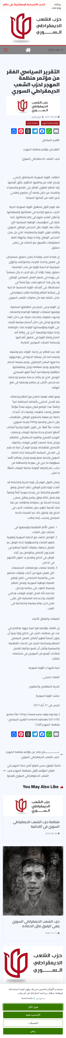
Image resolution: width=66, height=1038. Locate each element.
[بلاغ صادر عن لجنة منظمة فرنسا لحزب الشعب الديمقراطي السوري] (33, 948)
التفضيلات (33, 1023)
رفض (33, 1031)
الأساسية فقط (33, 1014)
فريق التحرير (36, 117)
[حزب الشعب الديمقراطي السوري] (28, 50)
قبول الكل (33, 1007)
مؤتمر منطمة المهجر (50, 123)
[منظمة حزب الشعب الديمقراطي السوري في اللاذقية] (33, 797)
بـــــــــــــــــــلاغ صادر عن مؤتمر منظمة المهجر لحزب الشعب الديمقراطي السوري (32, 754)
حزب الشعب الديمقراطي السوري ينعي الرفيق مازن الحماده (36, 923)
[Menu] (5, 50)
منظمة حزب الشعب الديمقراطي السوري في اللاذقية (36, 824)
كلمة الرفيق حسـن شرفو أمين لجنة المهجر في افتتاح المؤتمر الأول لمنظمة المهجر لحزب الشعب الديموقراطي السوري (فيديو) (34, 770)
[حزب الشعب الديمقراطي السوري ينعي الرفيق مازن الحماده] (33, 848)
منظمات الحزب (32, 123)
